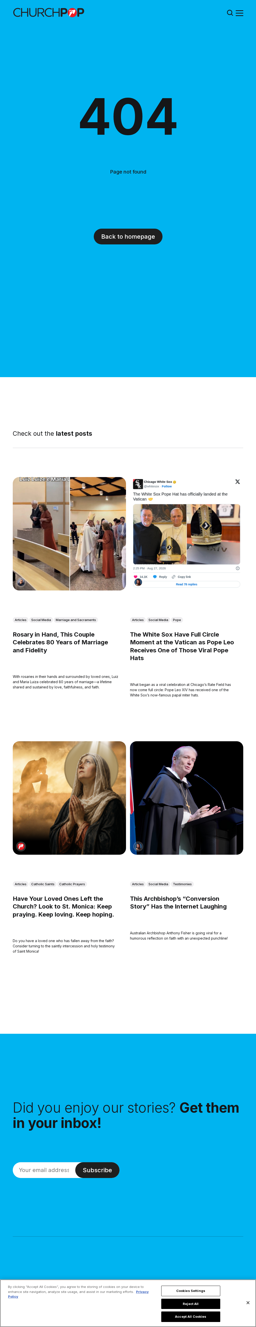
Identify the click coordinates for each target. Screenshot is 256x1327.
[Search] (230, 13)
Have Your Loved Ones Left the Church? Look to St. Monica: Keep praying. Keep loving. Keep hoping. (63, 906)
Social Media (41, 620)
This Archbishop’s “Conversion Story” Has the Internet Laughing (178, 902)
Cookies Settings (190, 1291)
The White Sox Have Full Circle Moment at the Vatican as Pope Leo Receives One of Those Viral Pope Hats (182, 646)
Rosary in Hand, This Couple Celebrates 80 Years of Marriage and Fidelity (60, 642)
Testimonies (182, 884)
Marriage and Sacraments (76, 620)
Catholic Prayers (72, 884)
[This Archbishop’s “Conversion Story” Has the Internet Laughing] (186, 798)
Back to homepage (128, 236)
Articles (20, 620)
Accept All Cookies (190, 1316)
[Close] (248, 1302)
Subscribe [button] (97, 1170)
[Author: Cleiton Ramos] (21, 582)
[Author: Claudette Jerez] (138, 582)
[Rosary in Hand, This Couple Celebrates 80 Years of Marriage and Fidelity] (69, 534)
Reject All (190, 1304)
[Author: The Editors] (21, 846)
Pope (177, 620)
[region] (128, 1303)
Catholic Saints (42, 884)
